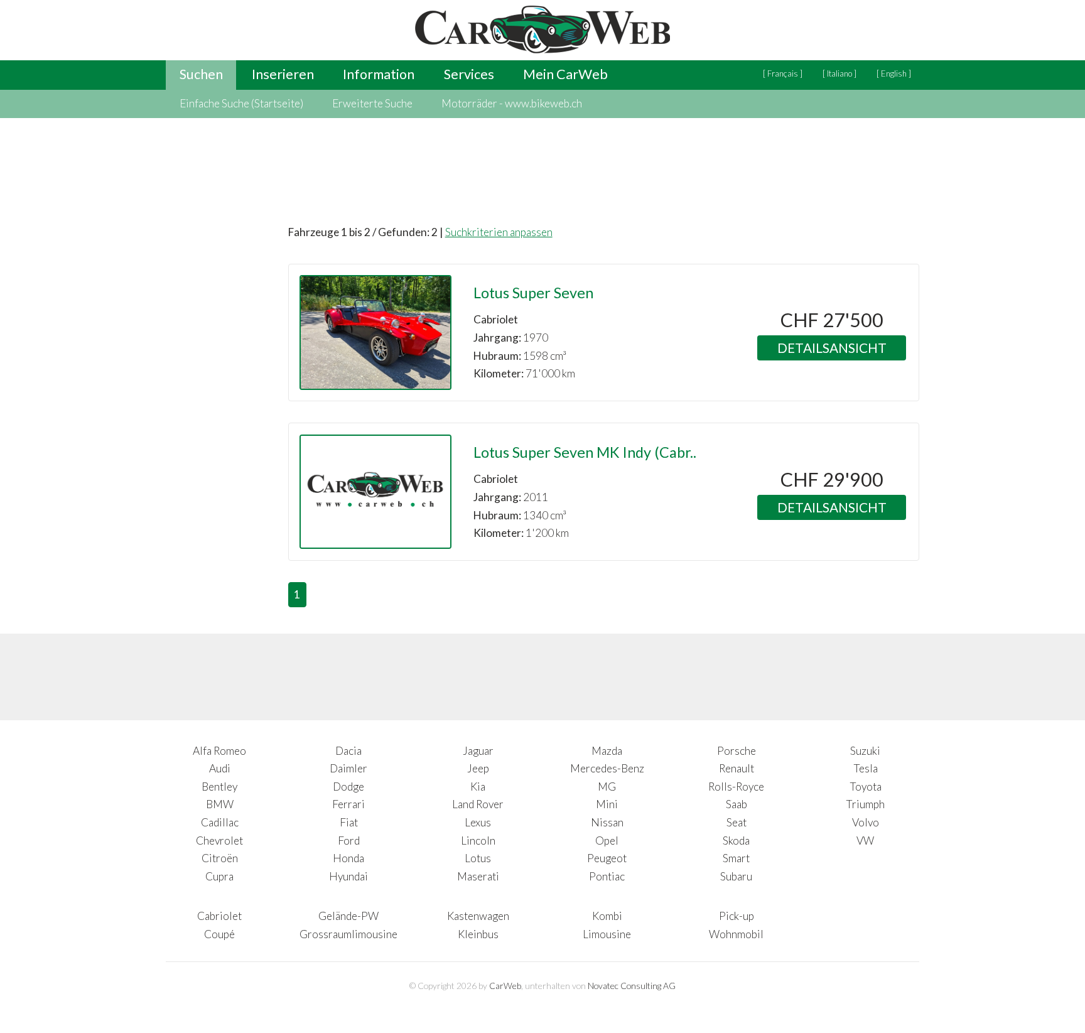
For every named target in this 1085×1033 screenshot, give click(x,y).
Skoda (736, 840)
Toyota (866, 786)
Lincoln (478, 840)
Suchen (201, 74)
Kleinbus (478, 934)
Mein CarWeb (565, 74)
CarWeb (505, 985)
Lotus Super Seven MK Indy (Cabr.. (584, 452)
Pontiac (607, 876)
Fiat (349, 822)
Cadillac (220, 822)
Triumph (865, 804)
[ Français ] (782, 73)
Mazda (606, 750)
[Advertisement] (216, 418)
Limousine (607, 934)
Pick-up (736, 915)
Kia (477, 786)
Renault (736, 768)
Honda (348, 858)
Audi (219, 768)
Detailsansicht (832, 347)
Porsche (736, 750)
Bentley (219, 786)
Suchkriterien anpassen (499, 232)
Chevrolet (219, 840)
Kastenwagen (478, 915)
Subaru (736, 876)
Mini (607, 804)
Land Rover (478, 804)
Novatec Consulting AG (632, 985)
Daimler (348, 768)
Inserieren (283, 74)
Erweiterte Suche (372, 103)
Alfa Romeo (219, 750)
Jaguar (478, 750)
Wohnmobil (736, 934)
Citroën (220, 858)
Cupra (219, 876)
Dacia (348, 750)
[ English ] (894, 73)
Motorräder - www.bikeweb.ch (511, 103)
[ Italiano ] (839, 73)
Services (469, 74)
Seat (736, 822)
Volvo (865, 822)
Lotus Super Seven (533, 292)
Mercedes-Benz (607, 768)
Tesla (865, 768)
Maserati (478, 876)
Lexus (478, 822)
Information (378, 74)
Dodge (348, 786)
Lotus (478, 858)
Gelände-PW (348, 915)
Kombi (607, 915)
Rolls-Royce (736, 786)
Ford (349, 840)
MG (607, 786)
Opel (606, 840)
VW (865, 840)
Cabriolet (219, 915)
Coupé (219, 934)
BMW (220, 804)
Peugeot (607, 858)
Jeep (478, 768)
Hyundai (348, 876)
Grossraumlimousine (348, 934)
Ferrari (348, 804)
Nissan (607, 822)
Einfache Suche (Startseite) (241, 103)
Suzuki (865, 750)
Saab (736, 804)
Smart (736, 858)
